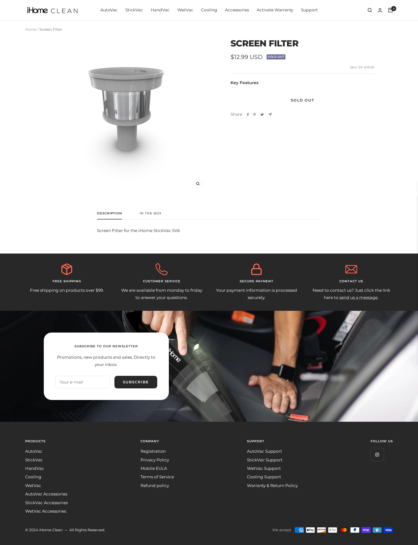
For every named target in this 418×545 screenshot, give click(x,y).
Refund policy (155, 485)
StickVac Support (265, 460)
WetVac (185, 9)
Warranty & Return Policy (272, 485)
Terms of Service (157, 476)
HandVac (160, 9)
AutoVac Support (264, 451)
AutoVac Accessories (46, 494)
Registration (153, 451)
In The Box (151, 213)
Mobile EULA (154, 468)
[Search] (370, 10)
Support (309, 9)
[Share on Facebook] (248, 114)
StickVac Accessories (46, 502)
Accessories (237, 9)
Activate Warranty (275, 9)
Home (30, 29)
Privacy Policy (155, 460)
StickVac (134, 9)
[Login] (380, 10)
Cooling (209, 9)
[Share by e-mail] (270, 114)
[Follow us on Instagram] (377, 454)
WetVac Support (264, 468)
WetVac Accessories (45, 511)
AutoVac (109, 9)
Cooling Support (264, 476)
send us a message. (358, 297)
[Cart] (390, 10)
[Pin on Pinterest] (254, 114)
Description (109, 213)
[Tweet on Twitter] (262, 114)
